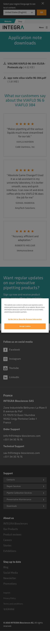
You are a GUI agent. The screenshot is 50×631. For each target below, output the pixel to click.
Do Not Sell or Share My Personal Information (25, 319)
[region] (25, 315)
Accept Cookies (25, 326)
